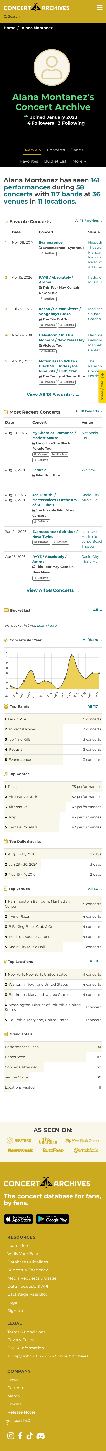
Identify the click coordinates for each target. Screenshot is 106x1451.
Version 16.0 (18, 1420)
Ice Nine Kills (20, 739)
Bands (77, 150)
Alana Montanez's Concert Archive (53, 102)
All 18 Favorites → (88, 220)
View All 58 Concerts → (53, 590)
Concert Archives (71, 1356)
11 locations (56, 201)
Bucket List (55, 161)
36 (99, 1077)
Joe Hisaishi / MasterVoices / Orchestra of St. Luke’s (54, 500)
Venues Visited (17, 1077)
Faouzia (39, 470)
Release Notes (21, 1412)
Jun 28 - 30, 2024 (23, 864)
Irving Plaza (19, 916)
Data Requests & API (27, 1286)
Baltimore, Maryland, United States (39, 994)
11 (100, 1087)
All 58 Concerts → (88, 411)
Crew (12, 1380)
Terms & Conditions (26, 1332)
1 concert (93, 1007)
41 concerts (91, 974)
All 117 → (95, 706)
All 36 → (95, 889)
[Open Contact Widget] (8, 1423)
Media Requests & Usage (32, 1278)
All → (97, 610)
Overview (32, 150)
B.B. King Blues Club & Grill (32, 926)
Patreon (15, 1387)
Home (9, 27)
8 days (95, 854)
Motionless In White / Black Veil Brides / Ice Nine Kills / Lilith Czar (58, 366)
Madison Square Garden (95, 314)
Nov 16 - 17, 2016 (22, 874)
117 (99, 1057)
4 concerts (92, 916)
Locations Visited (20, 1087)
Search (13, 16)
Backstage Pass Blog (27, 1294)
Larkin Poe (17, 719)
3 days (95, 864)
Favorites (29, 161)
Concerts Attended (21, 1067)
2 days (95, 874)
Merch (13, 1396)
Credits (14, 1404)
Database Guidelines (27, 1262)
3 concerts (92, 729)
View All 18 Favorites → (53, 394)
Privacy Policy (20, 1339)
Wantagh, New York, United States (38, 984)
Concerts (56, 150)
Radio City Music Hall (27, 947)
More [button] (78, 161)
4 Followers (40, 123)
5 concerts (92, 719)
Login (12, 1302)
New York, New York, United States (37, 974)
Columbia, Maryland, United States (38, 1020)
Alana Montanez (37, 27)
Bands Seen (15, 1057)
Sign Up (15, 1310)
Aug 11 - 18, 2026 (21, 854)
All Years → (92, 639)
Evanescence (51, 242)
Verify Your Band (23, 1253)
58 (99, 1067)
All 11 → (96, 961)
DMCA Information (25, 1348)
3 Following (71, 123)
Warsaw (88, 470)
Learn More (46, 625)
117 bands (66, 194)
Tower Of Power (22, 729)
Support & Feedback (27, 1270)
